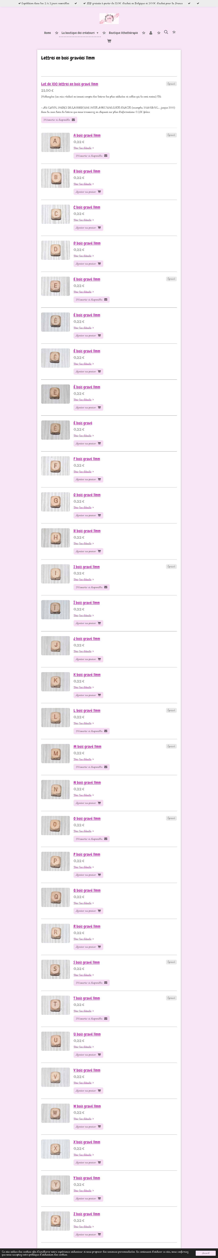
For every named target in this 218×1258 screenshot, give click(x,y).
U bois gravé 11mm (87, 1034)
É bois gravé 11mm (87, 315)
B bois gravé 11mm (87, 171)
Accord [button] (205, 1253)
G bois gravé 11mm (87, 494)
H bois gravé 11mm (87, 530)
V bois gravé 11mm (87, 1070)
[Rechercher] (166, 32)
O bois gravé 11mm (87, 818)
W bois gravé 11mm (87, 1106)
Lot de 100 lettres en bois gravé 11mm (69, 84)
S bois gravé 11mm (87, 962)
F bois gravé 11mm (87, 458)
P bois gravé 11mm (87, 854)
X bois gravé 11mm (87, 1142)
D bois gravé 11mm (87, 243)
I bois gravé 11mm (87, 566)
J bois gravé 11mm (87, 638)
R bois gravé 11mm (87, 926)
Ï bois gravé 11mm (87, 602)
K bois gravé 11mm (87, 674)
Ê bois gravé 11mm (87, 351)
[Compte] (151, 33)
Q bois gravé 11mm (87, 890)
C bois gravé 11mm (87, 207)
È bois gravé (83, 423)
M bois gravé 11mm (87, 746)
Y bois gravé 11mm (87, 1178)
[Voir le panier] (109, 41)
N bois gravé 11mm (87, 782)
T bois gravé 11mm (87, 998)
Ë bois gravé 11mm (87, 387)
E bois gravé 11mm (87, 279)
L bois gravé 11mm (87, 710)
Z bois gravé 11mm (87, 1214)
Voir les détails (82, 148)
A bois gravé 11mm (87, 135)
